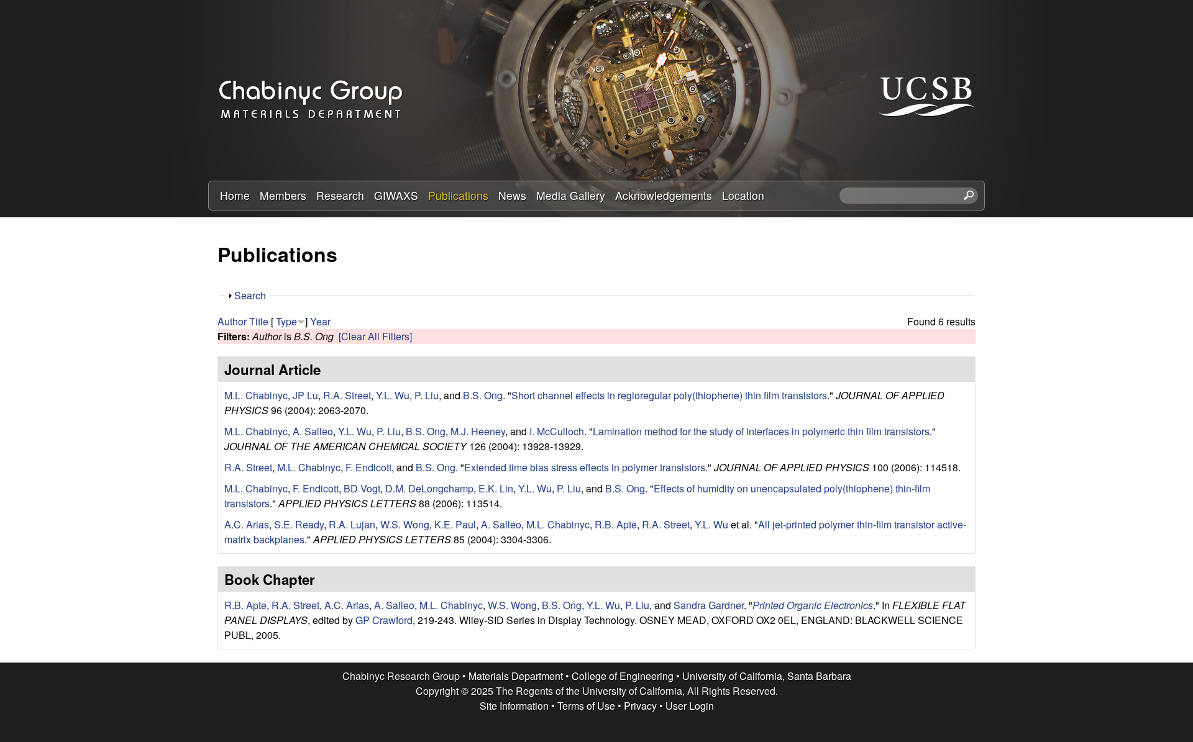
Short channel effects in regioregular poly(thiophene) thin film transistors (669, 395)
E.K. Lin (495, 488)
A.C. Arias (246, 524)
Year (320, 321)
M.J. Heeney (477, 431)
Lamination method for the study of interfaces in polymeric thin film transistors (761, 431)
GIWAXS (396, 195)
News (512, 195)
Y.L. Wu (392, 395)
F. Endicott (368, 467)
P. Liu (426, 395)
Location (743, 195)
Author (232, 321)
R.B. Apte (616, 524)
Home (235, 195)
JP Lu (305, 395)
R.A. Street (347, 395)
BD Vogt (362, 488)
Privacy (640, 706)
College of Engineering (623, 676)
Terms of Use (586, 706)
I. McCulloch (556, 431)
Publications (458, 195)
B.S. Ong (483, 395)
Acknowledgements (663, 195)
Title (258, 321)
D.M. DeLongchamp (429, 488)
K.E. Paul (455, 524)
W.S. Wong (404, 524)
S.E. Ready (299, 524)
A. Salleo (313, 431)
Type (286, 321)
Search (250, 295)
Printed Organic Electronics (812, 605)
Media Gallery (570, 195)
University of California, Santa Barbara (766, 676)
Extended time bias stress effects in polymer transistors (584, 467)
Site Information (514, 706)
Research (340, 195)
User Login (689, 706)
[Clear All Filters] (375, 336)
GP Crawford (384, 620)
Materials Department (516, 676)
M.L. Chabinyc (256, 395)
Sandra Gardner (709, 605)
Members (283, 195)
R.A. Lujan (352, 524)
